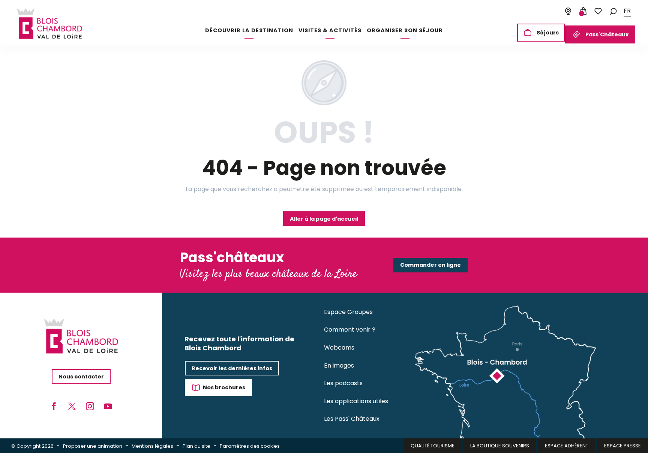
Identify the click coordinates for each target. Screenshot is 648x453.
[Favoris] (598, 11)
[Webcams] (568, 11)
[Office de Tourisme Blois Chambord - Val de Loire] (49, 23)
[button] (613, 11)
